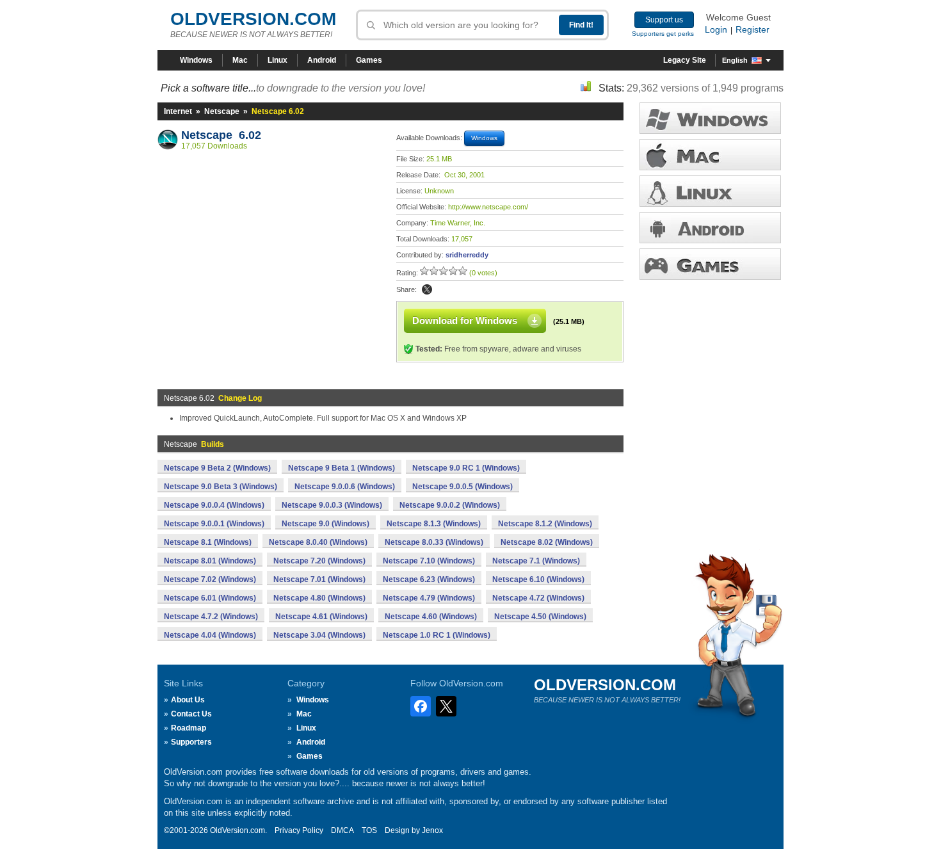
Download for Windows (464, 320)
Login (716, 29)
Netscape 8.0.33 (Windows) (434, 542)
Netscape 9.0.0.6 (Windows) (344, 486)
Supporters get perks (663, 33)
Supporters (191, 742)
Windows (196, 60)
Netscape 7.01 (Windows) (319, 579)
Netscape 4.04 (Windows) (210, 635)
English (735, 60)
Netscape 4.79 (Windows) (429, 598)
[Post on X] (427, 289)
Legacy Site (684, 60)
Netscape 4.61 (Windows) (321, 616)
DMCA (342, 830)
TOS (369, 830)
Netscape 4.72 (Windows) (538, 598)
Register (752, 29)
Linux (277, 60)
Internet (178, 111)
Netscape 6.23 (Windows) (429, 579)
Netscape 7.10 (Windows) (429, 560)
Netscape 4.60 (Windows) (431, 616)
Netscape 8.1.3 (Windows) (434, 523)
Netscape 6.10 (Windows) (538, 579)
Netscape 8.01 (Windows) (210, 560)
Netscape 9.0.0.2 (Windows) (449, 505)
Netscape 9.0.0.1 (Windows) (214, 523)
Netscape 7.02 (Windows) (210, 579)
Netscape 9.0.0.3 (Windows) (332, 505)
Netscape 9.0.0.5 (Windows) (462, 486)
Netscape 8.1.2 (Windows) (545, 523)
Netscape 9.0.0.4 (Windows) (214, 505)
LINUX (710, 191)
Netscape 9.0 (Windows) (325, 523)
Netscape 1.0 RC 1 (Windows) (436, 635)
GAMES (710, 264)
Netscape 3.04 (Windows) (319, 635)
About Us (188, 699)
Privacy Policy (299, 830)
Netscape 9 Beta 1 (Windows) (341, 468)
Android (321, 60)
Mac (240, 60)
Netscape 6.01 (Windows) (210, 598)
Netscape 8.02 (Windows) (547, 542)
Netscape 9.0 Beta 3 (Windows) (220, 486)
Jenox (432, 830)
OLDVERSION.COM (253, 19)
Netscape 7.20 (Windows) (319, 560)
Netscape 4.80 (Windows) (319, 598)
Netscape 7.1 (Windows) (536, 560)
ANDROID (710, 227)
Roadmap (188, 728)
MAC (710, 154)
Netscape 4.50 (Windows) (540, 616)
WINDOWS (710, 118)
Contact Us (191, 713)
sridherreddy (467, 255)
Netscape (221, 111)
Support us (664, 19)
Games (369, 60)
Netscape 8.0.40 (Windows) (318, 542)
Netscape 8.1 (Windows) (208, 542)
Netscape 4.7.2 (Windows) (211, 616)
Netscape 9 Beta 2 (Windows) (217, 468)
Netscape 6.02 (221, 135)
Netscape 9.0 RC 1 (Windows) (466, 468)
